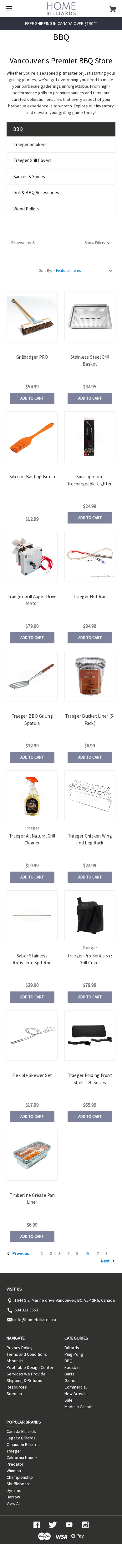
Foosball (72, 1367)
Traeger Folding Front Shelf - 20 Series (90, 1078)
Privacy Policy (20, 1347)
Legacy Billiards (21, 1438)
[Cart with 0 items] (112, 8)
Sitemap (14, 1393)
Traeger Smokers (30, 144)
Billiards (71, 1347)
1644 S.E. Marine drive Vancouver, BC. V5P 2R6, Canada (64, 1300)
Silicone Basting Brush (32, 476)
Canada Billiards (21, 1431)
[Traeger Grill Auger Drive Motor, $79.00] (32, 556)
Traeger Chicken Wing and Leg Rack (90, 839)
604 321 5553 (26, 1310)
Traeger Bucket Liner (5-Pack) (89, 719)
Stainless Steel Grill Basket (89, 360)
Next (105, 1261)
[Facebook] (36, 1525)
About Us (15, 1361)
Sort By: (45, 270)
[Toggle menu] (8, 8)
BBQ (68, 1361)
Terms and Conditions (27, 1354)
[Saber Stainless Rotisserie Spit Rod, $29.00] (32, 915)
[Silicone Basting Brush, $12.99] (32, 436)
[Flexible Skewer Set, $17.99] (32, 1035)
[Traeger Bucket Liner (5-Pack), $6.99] (89, 676)
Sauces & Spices (29, 176)
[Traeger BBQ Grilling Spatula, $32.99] (32, 676)
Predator (15, 1464)
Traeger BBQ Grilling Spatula (32, 719)
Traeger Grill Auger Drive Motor (32, 600)
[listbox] (84, 270)
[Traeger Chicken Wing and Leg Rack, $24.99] (89, 795)
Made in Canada (79, 1406)
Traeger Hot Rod (90, 596)
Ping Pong (73, 1354)
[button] (61, 243)
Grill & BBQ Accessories (36, 192)
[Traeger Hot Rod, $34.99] (89, 556)
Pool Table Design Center (30, 1367)
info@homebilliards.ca (35, 1319)
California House (22, 1457)
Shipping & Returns (24, 1380)
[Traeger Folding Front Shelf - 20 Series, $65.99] (89, 1035)
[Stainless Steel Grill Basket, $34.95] (89, 317)
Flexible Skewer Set (32, 1075)
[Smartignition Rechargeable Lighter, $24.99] (89, 436)
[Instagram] (85, 1525)
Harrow (13, 1497)
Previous (20, 1253)
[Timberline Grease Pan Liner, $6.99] (32, 1155)
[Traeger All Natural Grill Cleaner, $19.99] (32, 795)
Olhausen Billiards (23, 1444)
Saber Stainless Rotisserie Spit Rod (32, 959)
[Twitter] (52, 1525)
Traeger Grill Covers (32, 160)
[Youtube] (69, 1525)
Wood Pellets (26, 209)
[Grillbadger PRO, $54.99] (32, 317)
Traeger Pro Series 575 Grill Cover (90, 959)
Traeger (14, 1451)
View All (14, 1503)
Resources (17, 1387)
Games (71, 1380)
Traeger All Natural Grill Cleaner (32, 839)
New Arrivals (76, 1393)
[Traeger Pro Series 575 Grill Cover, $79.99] (89, 915)
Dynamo (14, 1490)
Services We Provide (26, 1374)
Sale (68, 1400)
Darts (69, 1374)
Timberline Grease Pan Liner (32, 1198)
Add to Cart (32, 398)
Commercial (75, 1387)
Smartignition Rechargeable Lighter (90, 480)
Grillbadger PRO (32, 357)
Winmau (14, 1470)
